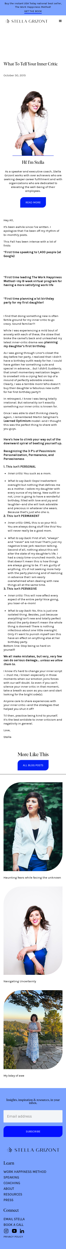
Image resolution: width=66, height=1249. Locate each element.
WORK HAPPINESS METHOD (25, 1172)
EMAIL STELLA (14, 1219)
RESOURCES (13, 1194)
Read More (33, 202)
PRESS (8, 1200)
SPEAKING (11, 1177)
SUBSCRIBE (33, 1131)
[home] (26, 21)
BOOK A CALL (13, 1225)
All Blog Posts (33, 765)
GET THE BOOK (33, 11)
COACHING (12, 1183)
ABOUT (9, 1189)
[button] (60, 21)
